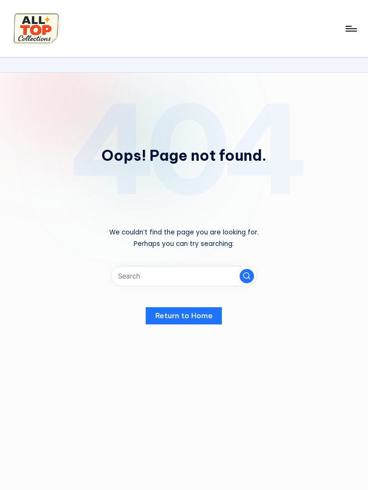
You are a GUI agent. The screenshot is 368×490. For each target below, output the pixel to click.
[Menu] (350, 29)
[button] (247, 276)
